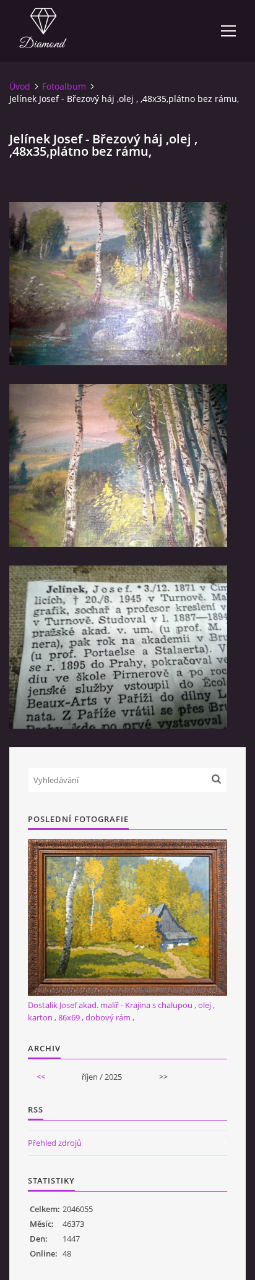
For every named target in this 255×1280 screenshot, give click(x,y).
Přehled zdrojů (55, 1142)
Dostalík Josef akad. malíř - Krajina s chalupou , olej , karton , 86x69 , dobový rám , (121, 1011)
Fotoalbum (64, 86)
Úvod (19, 86)
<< (41, 1076)
